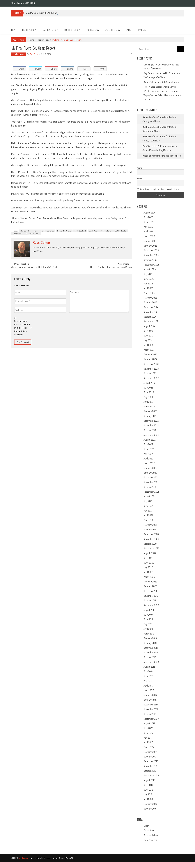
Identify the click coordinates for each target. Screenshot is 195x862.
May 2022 (148, 453)
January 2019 (150, 643)
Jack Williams (106, 231)
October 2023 (150, 373)
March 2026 (149, 236)
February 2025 (150, 297)
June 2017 (148, 732)
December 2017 (151, 704)
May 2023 (148, 397)
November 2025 (151, 255)
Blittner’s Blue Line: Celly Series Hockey (161, 81)
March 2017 (149, 747)
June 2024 (149, 335)
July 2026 (148, 217)
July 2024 (148, 330)
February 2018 (150, 695)
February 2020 (150, 581)
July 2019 (148, 614)
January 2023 (150, 415)
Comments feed (151, 835)
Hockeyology (29, 29)
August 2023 (150, 382)
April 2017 (148, 742)
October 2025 (150, 259)
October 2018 (150, 657)
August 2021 (149, 496)
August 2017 (149, 723)
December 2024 (151, 307)
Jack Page (93, 231)
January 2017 (150, 756)
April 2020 (148, 572)
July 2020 (148, 557)
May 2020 (148, 567)
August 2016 (149, 780)
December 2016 (151, 761)
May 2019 (148, 624)
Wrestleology (112, 29)
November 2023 (151, 368)
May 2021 (148, 510)
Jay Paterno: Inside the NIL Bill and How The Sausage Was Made (55, 12)
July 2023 (148, 387)
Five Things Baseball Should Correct (160, 86)
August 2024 (149, 326)
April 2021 (148, 515)
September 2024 (151, 321)
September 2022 (151, 434)
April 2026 (148, 231)
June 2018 (148, 676)
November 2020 (151, 538)
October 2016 (150, 770)
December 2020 (151, 534)
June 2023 (149, 392)
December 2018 (151, 647)
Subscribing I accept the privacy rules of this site (159, 189)
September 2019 (151, 605)
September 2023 (151, 378)
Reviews (141, 29)
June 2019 (148, 619)
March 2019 (149, 633)
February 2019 (150, 638)
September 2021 (151, 491)
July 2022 (148, 444)
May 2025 (148, 283)
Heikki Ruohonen (47, 231)
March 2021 (149, 520)
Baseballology (50, 29)
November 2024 (151, 311)
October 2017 (150, 714)
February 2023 (150, 411)
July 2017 (148, 728)
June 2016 (148, 789)
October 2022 (150, 430)
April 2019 (148, 628)
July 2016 (148, 784)
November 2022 (151, 425)
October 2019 (150, 600)
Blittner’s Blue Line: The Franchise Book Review (110, 267)
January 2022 (150, 472)
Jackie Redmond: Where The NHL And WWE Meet (34, 267)
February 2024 (150, 354)
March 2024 (149, 349)
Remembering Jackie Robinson (166, 155)
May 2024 (148, 340)
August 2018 (149, 666)
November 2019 (151, 595)
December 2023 (151, 363)
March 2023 (149, 406)
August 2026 (150, 212)
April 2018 (148, 685)
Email (139, 178)
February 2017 (150, 751)
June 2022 (149, 449)
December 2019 (151, 591)
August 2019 (149, 609)
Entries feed (149, 830)
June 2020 (149, 562)
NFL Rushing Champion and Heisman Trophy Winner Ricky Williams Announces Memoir (163, 95)
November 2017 (151, 709)
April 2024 (148, 345)
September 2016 (151, 775)
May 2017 (148, 737)
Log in (146, 825)
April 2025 (148, 288)
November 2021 (151, 482)
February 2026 (150, 240)
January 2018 (150, 699)
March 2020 (149, 576)
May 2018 (148, 680)
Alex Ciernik (24, 231)
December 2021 (151, 477)
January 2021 (150, 529)
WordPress (45, 858)
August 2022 (150, 439)
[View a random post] (179, 30)
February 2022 (150, 468)
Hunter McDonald (64, 231)
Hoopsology (92, 29)
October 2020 (150, 543)
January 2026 (150, 245)
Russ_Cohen (34, 54)
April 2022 (148, 458)
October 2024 (150, 316)
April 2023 (148, 401)
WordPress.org (150, 839)
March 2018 (149, 690)
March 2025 (149, 293)
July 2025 (148, 274)
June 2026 (149, 222)
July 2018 (148, 671)
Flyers (35, 231)
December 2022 (151, 420)
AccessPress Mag (66, 858)
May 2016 (148, 794)
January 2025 (150, 302)
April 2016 (148, 799)
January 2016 (150, 808)
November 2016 (151, 766)
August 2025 (150, 269)
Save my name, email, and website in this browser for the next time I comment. (22, 327)
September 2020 (152, 548)
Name (139, 167)
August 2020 (150, 553)
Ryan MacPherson (33, 233)
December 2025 (151, 250)
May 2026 (148, 226)
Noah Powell (17, 233)
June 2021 (148, 505)
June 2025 (149, 278)
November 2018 (151, 652)
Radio (128, 29)
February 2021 (150, 524)
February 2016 (150, 803)
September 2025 (151, 264)
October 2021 (150, 486)
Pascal (145, 155)
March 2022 (149, 463)
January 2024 (150, 359)
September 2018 (151, 661)
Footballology (72, 29)
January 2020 (150, 586)
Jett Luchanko (120, 231)
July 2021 (148, 501)
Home (14, 29)
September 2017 (151, 718)
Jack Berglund (80, 231)
